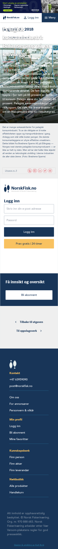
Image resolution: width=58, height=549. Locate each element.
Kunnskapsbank (19, 450)
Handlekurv (16, 492)
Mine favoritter (18, 439)
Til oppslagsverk (26, 331)
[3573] (55, 48)
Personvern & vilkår (21, 410)
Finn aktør (15, 463)
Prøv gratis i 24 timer (29, 243)
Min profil (15, 419)
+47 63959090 (18, 379)
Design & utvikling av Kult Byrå (29, 545)
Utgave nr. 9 (11, 170)
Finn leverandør (19, 470)
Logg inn (29, 232)
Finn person (16, 457)
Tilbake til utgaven (31, 322)
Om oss (14, 397)
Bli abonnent (29, 295)
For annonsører (19, 404)
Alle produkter (18, 486)
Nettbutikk (16, 479)
